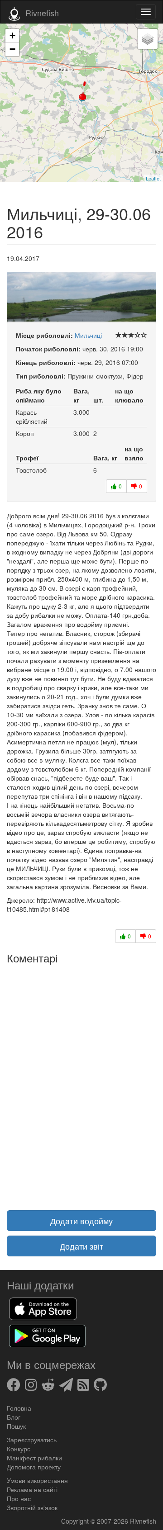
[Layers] (148, 39)
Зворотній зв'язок (32, 1507)
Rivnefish (143, 1520)
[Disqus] (81, 1082)
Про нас (19, 1498)
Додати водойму (81, 1221)
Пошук (16, 1426)
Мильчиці (88, 335)
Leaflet (153, 178)
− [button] (12, 49)
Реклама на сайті (32, 1489)
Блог (13, 1416)
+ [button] (12, 35)
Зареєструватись (32, 1439)
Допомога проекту (34, 1466)
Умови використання (37, 1480)
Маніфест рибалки (34, 1457)
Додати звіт (81, 1246)
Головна (19, 1407)
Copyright (76, 1520)
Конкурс (18, 1448)
